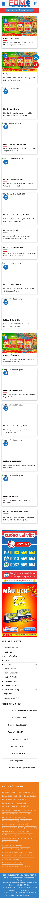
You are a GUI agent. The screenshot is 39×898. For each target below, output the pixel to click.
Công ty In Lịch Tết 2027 (17, 725)
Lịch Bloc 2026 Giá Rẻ (9, 831)
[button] (3, 4)
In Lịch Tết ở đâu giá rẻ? (17, 718)
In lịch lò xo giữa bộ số (16, 761)
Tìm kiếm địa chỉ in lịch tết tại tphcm (21, 768)
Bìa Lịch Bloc (8, 74)
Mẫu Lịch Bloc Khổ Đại (9, 856)
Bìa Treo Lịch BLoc (30, 810)
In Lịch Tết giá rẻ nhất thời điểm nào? (22, 711)
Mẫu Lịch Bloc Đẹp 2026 (10, 866)
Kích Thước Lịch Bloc (9, 828)
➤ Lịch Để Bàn (7, 652)
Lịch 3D (20, 828)
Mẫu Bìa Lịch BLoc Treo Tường (12, 845)
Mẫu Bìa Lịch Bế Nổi (10, 230)
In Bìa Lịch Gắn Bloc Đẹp (12, 390)
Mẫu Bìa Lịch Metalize (11, 109)
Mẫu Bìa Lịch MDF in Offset (13, 247)
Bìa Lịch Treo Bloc (21, 803)
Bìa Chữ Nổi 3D (16, 792)
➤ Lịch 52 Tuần (7, 660)
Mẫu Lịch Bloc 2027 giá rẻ (18, 739)
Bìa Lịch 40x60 (7, 796)
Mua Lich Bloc (6, 838)
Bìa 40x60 (5, 792)
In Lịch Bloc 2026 (26, 821)
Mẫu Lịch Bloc (25, 849)
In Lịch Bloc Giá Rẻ (8, 824)
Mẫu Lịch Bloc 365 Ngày (10, 852)
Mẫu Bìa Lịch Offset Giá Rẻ (13, 179)
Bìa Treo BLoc (17, 810)
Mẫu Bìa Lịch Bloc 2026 (9, 842)
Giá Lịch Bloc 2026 (19, 817)
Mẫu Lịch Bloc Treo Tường (10, 859)
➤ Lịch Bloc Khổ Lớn (10, 648)
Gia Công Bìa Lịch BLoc (9, 814)
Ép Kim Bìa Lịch (25, 866)
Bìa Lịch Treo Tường (11, 38)
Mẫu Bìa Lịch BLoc (30, 838)
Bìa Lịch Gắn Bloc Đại (11, 355)
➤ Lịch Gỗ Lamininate (10, 673)
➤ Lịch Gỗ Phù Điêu (9, 677)
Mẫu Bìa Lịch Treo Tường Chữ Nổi (16, 215)
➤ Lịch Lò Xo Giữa (9, 669)
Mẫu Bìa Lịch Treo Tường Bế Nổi (15, 426)
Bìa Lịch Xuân (24, 807)
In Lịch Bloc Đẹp (22, 824)
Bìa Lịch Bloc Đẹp (30, 796)
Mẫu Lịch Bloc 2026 (26, 852)
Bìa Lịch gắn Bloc (7, 803)
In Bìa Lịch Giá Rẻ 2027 (11, 320)
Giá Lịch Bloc (6, 817)
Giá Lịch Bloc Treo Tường (10, 821)
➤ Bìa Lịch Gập (7, 664)
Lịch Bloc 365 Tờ (30, 828)
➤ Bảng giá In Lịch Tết (10, 698)
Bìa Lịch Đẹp (6, 810)
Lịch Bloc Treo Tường (9, 835)
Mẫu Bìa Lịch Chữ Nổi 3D (12, 285)
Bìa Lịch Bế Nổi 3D (20, 799)
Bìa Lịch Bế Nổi (7, 799)
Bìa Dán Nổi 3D (27, 792)
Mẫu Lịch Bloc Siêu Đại (26, 856)
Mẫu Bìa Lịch (17, 838)
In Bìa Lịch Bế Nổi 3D (11, 496)
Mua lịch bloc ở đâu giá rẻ (18, 753)
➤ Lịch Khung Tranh (9, 681)
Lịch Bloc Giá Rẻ (23, 831)
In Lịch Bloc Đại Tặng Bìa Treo (14, 144)
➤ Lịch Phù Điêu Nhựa (10, 685)
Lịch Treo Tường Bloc (25, 835)
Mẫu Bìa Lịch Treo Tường (10, 849)
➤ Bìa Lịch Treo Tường (11, 656)
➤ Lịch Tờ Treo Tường (10, 690)
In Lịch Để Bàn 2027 (16, 746)
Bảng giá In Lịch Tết (16, 732)
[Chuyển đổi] (36, 647)
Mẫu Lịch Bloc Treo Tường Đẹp (12, 863)
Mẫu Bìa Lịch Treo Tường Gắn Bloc (16, 511)
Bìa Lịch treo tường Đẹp (10, 807)
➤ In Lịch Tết (6, 694)
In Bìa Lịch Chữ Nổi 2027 (12, 461)
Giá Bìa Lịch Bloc (25, 814)
